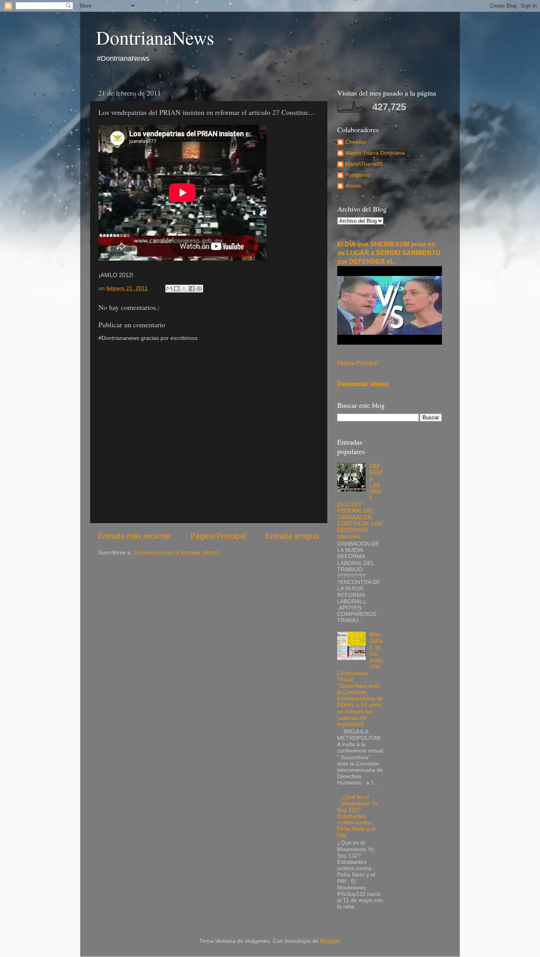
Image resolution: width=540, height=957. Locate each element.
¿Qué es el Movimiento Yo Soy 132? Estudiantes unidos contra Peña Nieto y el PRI (357, 816)
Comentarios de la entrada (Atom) (176, 552)
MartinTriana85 (364, 164)
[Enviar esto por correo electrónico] (169, 289)
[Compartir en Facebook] (192, 289)
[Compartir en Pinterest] (199, 289)
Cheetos (355, 142)
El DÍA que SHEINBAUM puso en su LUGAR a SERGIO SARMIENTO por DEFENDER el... (388, 253)
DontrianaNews (155, 37)
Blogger (329, 941)
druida (353, 186)
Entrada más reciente (134, 536)
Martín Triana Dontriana (375, 153)
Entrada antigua (292, 536)
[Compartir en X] (184, 289)
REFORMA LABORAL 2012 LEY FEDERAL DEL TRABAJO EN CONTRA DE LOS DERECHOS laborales (360, 501)
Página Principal (218, 536)
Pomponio (357, 175)
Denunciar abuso (363, 384)
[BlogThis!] (177, 289)
